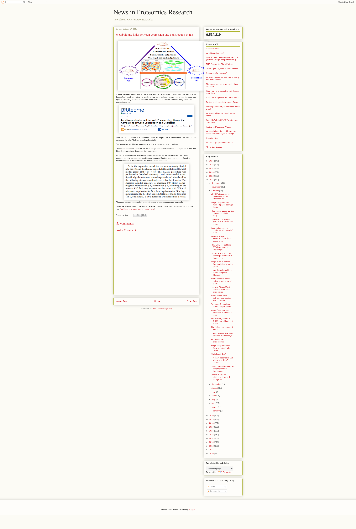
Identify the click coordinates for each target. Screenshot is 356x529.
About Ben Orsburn (214, 147)
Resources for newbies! (216, 73)
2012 (211, 446)
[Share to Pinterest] (145, 215)
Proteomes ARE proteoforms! (218, 340)
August (215, 388)
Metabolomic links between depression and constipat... (221, 297)
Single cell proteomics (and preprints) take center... (220, 347)
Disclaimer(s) (212, 138)
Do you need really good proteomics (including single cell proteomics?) (222, 58)
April (214, 403)
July (214, 392)
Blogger (192, 510)
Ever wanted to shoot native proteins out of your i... (221, 281)
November (216, 187)
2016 (211, 431)
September (217, 384)
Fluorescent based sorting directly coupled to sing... (222, 213)
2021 (211, 180)
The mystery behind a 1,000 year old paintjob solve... (222, 321)
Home (157, 301)
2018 (211, 423)
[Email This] (135, 215)
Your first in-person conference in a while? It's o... (222, 230)
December (216, 183)
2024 (211, 168)
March (215, 407)
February (216, 411)
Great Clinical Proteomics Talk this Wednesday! (222, 334)
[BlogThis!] (137, 215)
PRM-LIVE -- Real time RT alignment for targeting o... (221, 247)
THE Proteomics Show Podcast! (220, 64)
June (214, 395)
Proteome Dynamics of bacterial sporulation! (221, 305)
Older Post (192, 301)
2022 (211, 176)
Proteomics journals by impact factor (222, 102)
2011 (211, 450)
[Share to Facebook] (142, 215)
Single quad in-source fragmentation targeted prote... (222, 264)
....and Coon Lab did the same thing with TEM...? (221, 272)
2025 (211, 164)
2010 (211, 453)
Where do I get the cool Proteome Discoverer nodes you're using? (221, 132)
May (214, 399)
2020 (211, 415)
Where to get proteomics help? (219, 142)
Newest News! (212, 48)
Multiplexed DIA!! (218, 354)
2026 (211, 161)
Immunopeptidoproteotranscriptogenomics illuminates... (222, 368)
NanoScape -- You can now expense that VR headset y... (221, 255)
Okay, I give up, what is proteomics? (222, 68)
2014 (211, 438)
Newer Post (121, 301)
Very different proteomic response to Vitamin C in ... (222, 312)
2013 (211, 442)
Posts (212, 487)
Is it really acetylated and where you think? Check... (222, 360)
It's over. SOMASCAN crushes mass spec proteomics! (220, 289)
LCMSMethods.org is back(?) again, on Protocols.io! (220, 196)
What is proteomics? (215, 53)
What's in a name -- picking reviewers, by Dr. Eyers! (221, 377)
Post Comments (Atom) (162, 309)
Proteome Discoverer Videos (218, 127)
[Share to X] (140, 215)
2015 (211, 434)
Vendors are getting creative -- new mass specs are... (221, 238)
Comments (214, 491)
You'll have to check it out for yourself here (137, 209)
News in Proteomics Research (152, 11)
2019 (211, 419)
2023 (211, 172)
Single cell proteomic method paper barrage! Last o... (222, 204)
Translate (227, 472)
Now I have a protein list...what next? (222, 98)
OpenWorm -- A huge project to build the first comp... (222, 221)
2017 (211, 427)
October (215, 191)
